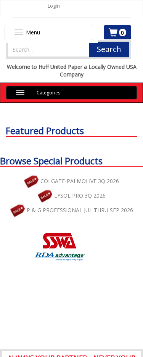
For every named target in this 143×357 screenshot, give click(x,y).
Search (109, 49)
